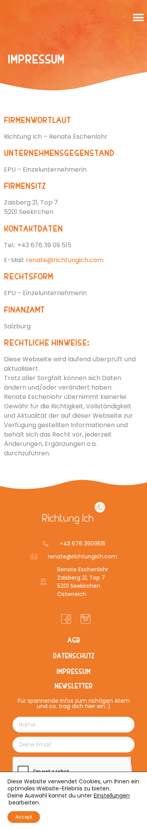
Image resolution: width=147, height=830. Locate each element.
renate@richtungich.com (64, 260)
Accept (23, 817)
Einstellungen (112, 795)
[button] (138, 18)
